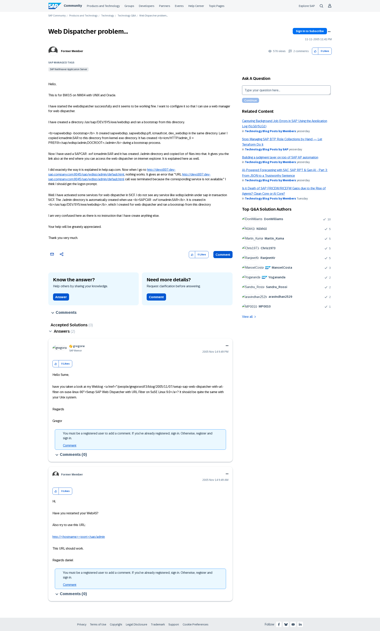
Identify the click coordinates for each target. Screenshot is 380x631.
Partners (164, 6)
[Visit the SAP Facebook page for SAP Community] (278, 624)
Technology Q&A (127, 15)
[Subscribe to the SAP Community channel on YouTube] (293, 624)
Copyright (116, 624)
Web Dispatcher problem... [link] (153, 15)
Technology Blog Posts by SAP (266, 149)
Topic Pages (216, 6)
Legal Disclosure (136, 624)
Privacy (81, 624)
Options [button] (329, 31)
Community (73, 5)
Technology (107, 15)
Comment (223, 254)
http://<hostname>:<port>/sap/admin (78, 536)
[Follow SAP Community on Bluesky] (286, 624)
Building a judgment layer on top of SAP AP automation (280, 157)
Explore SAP (307, 6)
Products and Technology (103, 6)
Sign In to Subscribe (310, 31)
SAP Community (57, 15)
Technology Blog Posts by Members (270, 131)
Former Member (72, 51)
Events (179, 6)
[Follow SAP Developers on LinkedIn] (300, 624)
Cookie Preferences (195, 624)
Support (173, 624)
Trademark (158, 624)
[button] (315, 51)
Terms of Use (98, 624)
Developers (146, 6)
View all (247, 316)
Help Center (196, 6)
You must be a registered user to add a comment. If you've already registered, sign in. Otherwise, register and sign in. (137, 436)
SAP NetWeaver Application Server (68, 69)
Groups (129, 6)
